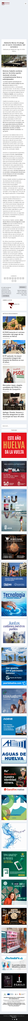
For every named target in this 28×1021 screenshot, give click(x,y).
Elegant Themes (13, 1015)
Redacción (13, 49)
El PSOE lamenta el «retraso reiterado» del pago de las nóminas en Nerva (13, 334)
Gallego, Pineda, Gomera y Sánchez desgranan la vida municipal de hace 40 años (13, 414)
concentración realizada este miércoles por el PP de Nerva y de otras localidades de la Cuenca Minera (13, 255)
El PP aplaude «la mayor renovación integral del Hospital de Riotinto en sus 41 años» (13, 359)
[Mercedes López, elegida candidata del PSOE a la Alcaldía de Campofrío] (14, 374)
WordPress (14, 1017)
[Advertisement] (14, 22)
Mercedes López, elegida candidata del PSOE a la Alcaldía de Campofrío (12, 387)
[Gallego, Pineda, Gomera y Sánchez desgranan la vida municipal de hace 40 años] (14, 401)
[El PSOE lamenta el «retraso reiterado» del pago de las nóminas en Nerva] (14, 323)
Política (14, 51)
